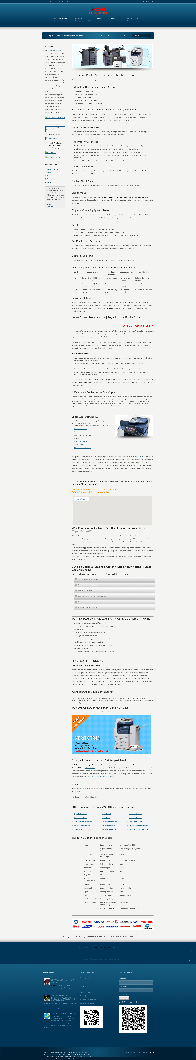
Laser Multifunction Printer (138, 829)
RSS (81, 978)
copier (139, 457)
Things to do (50, 204)
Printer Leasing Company (82, 825)
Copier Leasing (79, 445)
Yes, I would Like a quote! (98, 948)
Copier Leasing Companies (83, 822)
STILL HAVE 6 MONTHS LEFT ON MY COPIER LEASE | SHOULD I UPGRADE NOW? (62, 981)
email (88, 777)
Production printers (80, 429)
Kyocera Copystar (52, 169)
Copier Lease (106, 818)
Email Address (124, 986)
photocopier (98, 777)
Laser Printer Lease (135, 818)
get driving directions (89, 1000)
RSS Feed (69, 1059)
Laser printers (78, 432)
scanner (110, 777)
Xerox (49, 176)
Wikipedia (50, 202)
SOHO (107, 771)
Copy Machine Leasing (109, 822)
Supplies (144, 1052)
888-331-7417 (86, 992)
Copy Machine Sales (108, 825)
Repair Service (51, 182)
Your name (122, 978)
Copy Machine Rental (109, 829)
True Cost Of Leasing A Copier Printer (63, 1013)
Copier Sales (78, 829)
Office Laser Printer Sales (82, 448)
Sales (138, 1052)
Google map (50, 206)
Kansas (110, 36)
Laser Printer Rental (136, 822)
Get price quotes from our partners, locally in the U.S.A (98, 959)
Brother (49, 173)
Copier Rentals (106, 814)
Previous (80, 1052)
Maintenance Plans (80, 441)
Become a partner (88, 1003)
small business (92, 771)
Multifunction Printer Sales (138, 825)
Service (45, 1)
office (87, 768)
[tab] (114, 579)
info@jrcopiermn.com (89, 996)
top (153, 1052)
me (71, 1)
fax (92, 777)
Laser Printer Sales (135, 814)
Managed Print (51, 179)
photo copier (57, 50)
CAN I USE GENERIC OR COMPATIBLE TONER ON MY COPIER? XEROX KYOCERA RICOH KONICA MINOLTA (63, 998)
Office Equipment (54, 1)
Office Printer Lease (80, 818)
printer (105, 777)
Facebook (90, 978)
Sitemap (75, 1059)
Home (103, 36)
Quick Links (65, 1)
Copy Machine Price (80, 814)
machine (92, 768)
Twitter (86, 978)
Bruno (117, 36)
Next (85, 1052)
